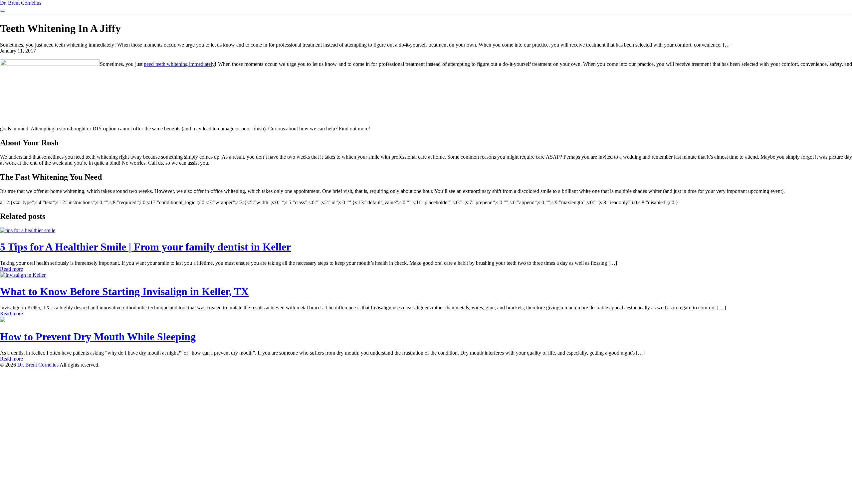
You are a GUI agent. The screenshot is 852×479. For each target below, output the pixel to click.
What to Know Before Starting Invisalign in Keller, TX (124, 291)
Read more (11, 269)
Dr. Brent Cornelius (20, 3)
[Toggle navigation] (2, 11)
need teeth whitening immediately (179, 64)
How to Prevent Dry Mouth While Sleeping (98, 337)
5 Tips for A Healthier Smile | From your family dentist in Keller (145, 247)
